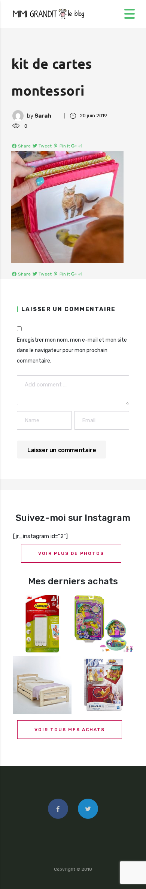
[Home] (48, 13)
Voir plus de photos (71, 553)
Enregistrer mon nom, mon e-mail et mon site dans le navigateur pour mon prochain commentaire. (72, 350)
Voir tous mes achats (69, 729)
